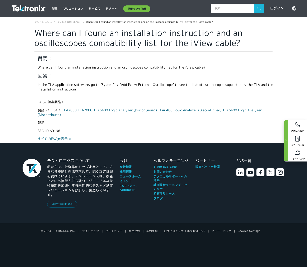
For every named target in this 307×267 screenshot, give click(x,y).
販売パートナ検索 (207, 166)
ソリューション (73, 9)
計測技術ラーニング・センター (170, 186)
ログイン (277, 8)
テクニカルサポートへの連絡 (170, 178)
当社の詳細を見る (62, 204)
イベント (126, 181)
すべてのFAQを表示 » (54, 138)
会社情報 (126, 166)
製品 (55, 9)
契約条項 (152, 231)
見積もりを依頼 (137, 8)
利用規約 (134, 231)
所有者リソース (164, 193)
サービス (94, 9)
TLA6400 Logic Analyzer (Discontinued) (125, 110)
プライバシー (114, 231)
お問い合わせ (163, 171)
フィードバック (221, 231)
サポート (111, 9)
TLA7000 (70, 110)
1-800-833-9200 (165, 166)
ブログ (158, 198)
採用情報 (126, 171)
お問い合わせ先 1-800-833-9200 (184, 231)
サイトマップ (90, 231)
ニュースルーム (130, 176)
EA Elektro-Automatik (128, 187)
